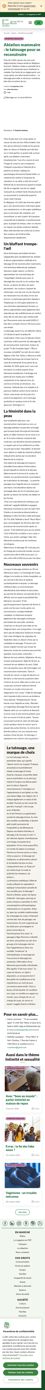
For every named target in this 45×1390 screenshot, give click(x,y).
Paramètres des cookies (20, 1380)
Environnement (22, 1308)
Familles (22, 1274)
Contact (21, 14)
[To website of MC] (6, 22)
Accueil (6, 33)
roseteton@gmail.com (17, 1048)
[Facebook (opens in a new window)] (5, 1223)
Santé (14, 33)
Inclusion (22, 1316)
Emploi (22, 1270)
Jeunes (23, 1282)
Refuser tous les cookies (20, 1373)
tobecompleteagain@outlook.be (23, 1030)
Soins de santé (22, 1294)
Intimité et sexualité (25, 33)
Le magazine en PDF (33, 14)
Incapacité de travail (22, 1278)
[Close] (41, 6)
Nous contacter (22, 1252)
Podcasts (22, 1244)
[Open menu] (30, 23)
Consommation (22, 1262)
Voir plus (22, 1212)
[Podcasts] (26, 1223)
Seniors (22, 1290)
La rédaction (22, 1248)
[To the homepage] (17, 23)
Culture (22, 1304)
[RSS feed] (40, 1223)
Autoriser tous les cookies (21, 1365)
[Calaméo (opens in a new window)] (33, 1223)
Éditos (22, 1236)
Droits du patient (22, 1266)
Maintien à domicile (22, 1286)
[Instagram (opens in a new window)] (19, 1223)
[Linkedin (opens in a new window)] (12, 1223)
